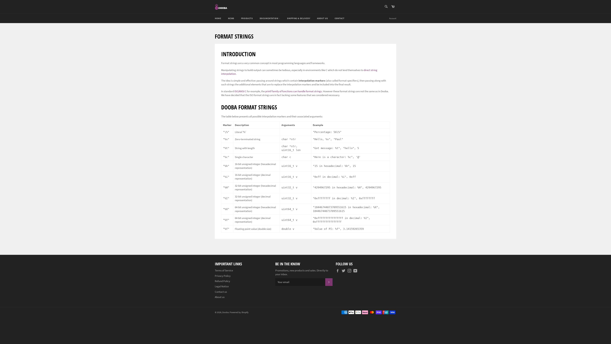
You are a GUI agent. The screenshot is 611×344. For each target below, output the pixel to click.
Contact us (221, 292)
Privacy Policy (223, 276)
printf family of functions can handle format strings (293, 91)
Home (218, 18)
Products (247, 18)
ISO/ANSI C (240, 91)
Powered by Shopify (239, 312)
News (231, 18)
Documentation (269, 18)
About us (322, 18)
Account (392, 18)
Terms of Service (224, 270)
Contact (339, 18)
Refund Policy (222, 281)
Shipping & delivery (298, 18)
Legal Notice (222, 286)
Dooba (225, 312)
